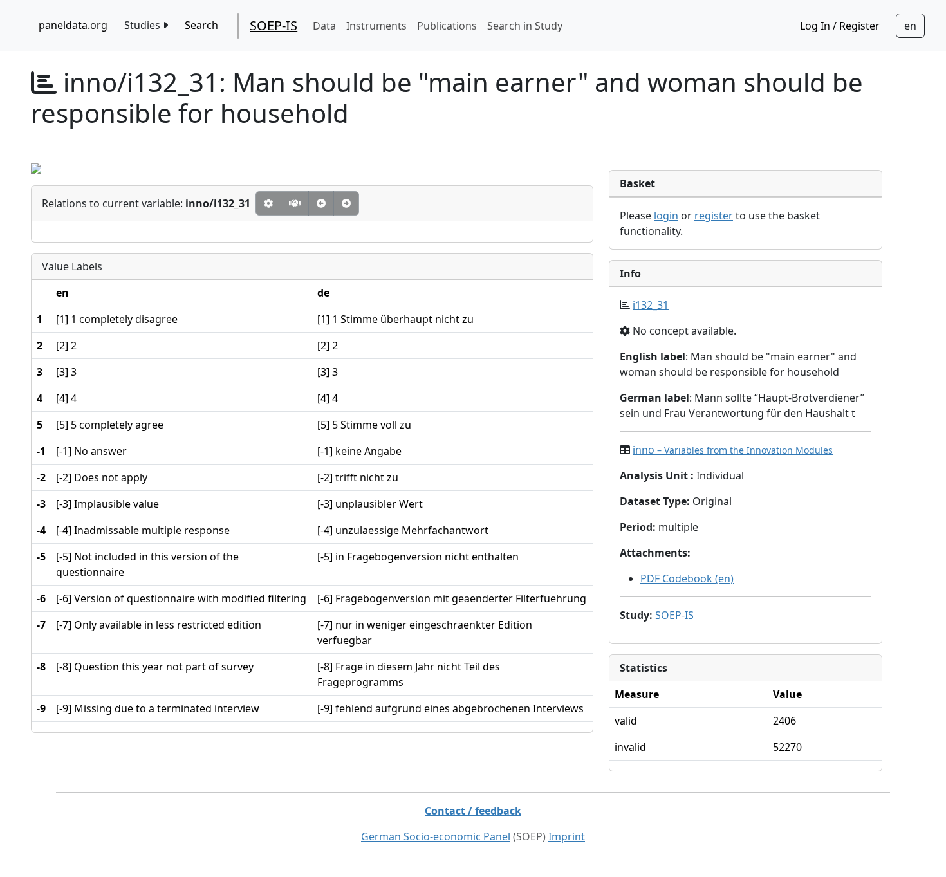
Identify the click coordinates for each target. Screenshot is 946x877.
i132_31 (651, 305)
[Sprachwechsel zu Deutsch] (910, 26)
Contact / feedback (473, 811)
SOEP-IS (273, 25)
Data (324, 26)
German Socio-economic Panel (435, 836)
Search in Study (524, 26)
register (713, 215)
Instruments (376, 26)
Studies (143, 25)
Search (201, 25)
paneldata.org (73, 25)
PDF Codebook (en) (687, 578)
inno (733, 450)
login (666, 215)
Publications (447, 26)
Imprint (566, 836)
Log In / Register (840, 26)
